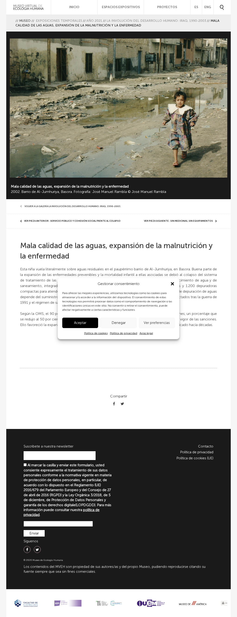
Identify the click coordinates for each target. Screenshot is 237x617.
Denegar (119, 323)
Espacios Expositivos (121, 7)
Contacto (205, 446)
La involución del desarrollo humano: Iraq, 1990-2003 (156, 21)
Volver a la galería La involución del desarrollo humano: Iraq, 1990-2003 (72, 206)
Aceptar (80, 323)
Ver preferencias (157, 323)
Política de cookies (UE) (194, 458)
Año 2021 (94, 21)
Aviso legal (146, 333)
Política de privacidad (123, 333)
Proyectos (167, 7)
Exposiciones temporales (59, 21)
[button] (172, 283)
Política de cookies (96, 333)
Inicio (74, 7)
